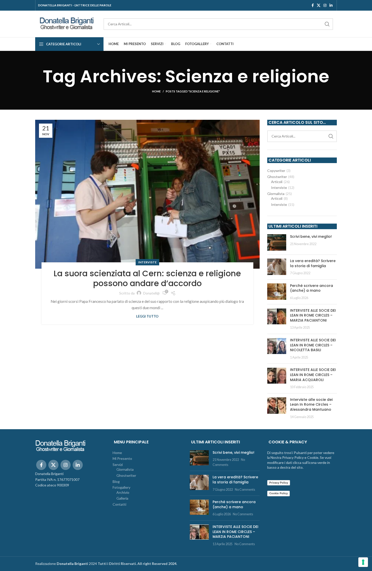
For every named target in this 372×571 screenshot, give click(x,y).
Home (156, 91)
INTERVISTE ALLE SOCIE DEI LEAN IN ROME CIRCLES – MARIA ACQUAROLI (313, 374)
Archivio (122, 492)
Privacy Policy (278, 482)
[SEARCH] (327, 24)
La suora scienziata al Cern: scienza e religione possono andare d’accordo (147, 278)
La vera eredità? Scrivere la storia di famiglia (313, 263)
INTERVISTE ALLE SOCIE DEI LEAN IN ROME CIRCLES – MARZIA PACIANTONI (313, 315)
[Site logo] (66, 23)
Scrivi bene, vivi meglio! (311, 236)
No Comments (245, 489)
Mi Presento (122, 458)
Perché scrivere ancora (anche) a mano (311, 288)
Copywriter (276, 170)
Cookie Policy (278, 493)
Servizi (118, 464)
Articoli (276, 182)
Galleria (122, 498)
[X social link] (318, 5)
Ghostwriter (277, 176)
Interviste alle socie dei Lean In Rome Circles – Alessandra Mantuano (311, 404)
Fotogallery (121, 487)
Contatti (119, 504)
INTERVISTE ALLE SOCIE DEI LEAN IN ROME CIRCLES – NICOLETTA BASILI (313, 345)
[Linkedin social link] (331, 5)
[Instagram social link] (325, 5)
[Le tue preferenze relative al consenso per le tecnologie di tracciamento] (363, 562)
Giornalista (275, 193)
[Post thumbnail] (276, 242)
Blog (116, 481)
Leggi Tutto (147, 316)
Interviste (147, 262)
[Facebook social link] (312, 5)
